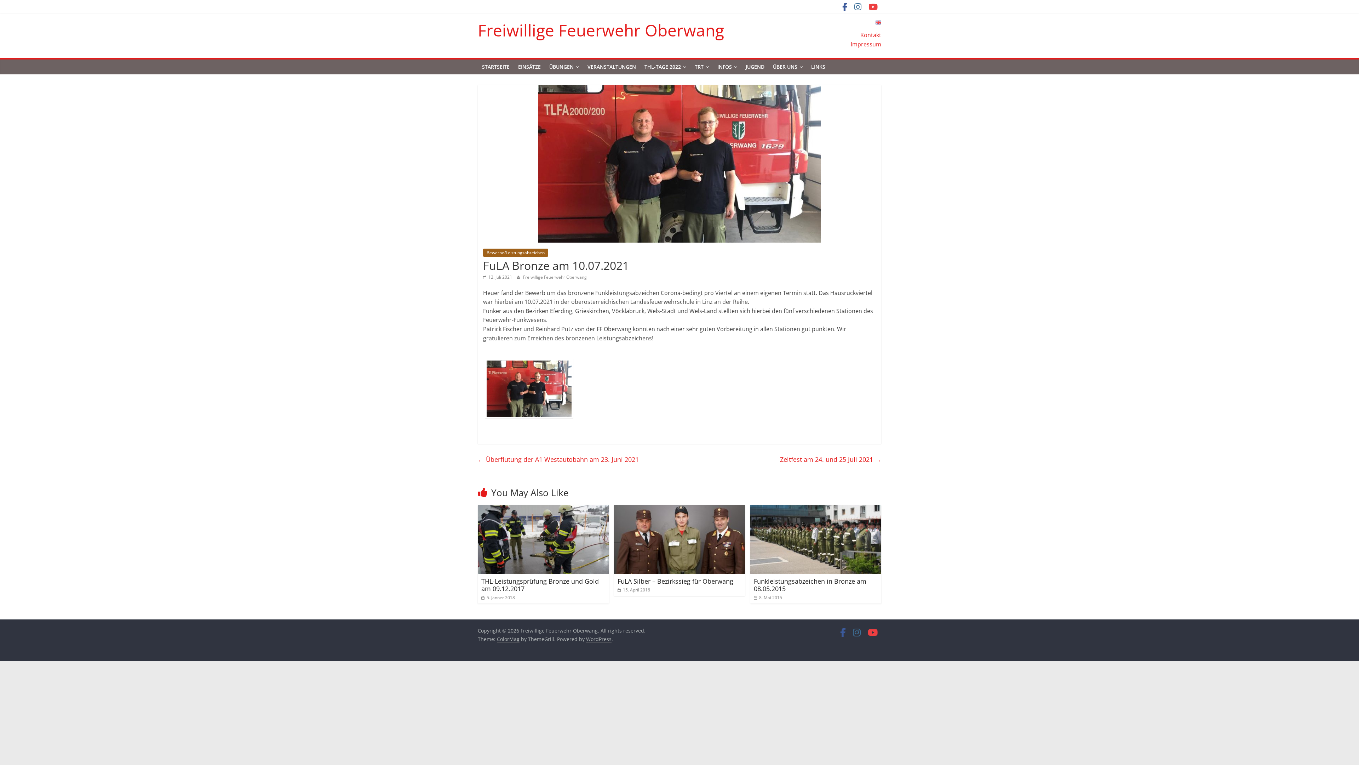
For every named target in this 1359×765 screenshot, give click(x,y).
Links (818, 66)
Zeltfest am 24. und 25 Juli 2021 (830, 459)
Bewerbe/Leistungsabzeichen (516, 253)
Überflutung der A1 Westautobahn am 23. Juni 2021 (558, 459)
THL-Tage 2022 (662, 66)
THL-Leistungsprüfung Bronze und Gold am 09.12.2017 (540, 585)
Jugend (755, 66)
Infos (724, 66)
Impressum (866, 44)
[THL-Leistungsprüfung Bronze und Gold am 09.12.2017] (543, 509)
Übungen (561, 66)
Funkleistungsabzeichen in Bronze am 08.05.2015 (810, 585)
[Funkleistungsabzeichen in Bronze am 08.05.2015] (816, 509)
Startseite (496, 66)
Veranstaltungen (611, 66)
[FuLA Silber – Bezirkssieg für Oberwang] (679, 509)
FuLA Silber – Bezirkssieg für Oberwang (675, 581)
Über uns (785, 66)
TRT (699, 66)
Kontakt (870, 35)
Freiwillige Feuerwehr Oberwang (601, 30)
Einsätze (529, 66)
